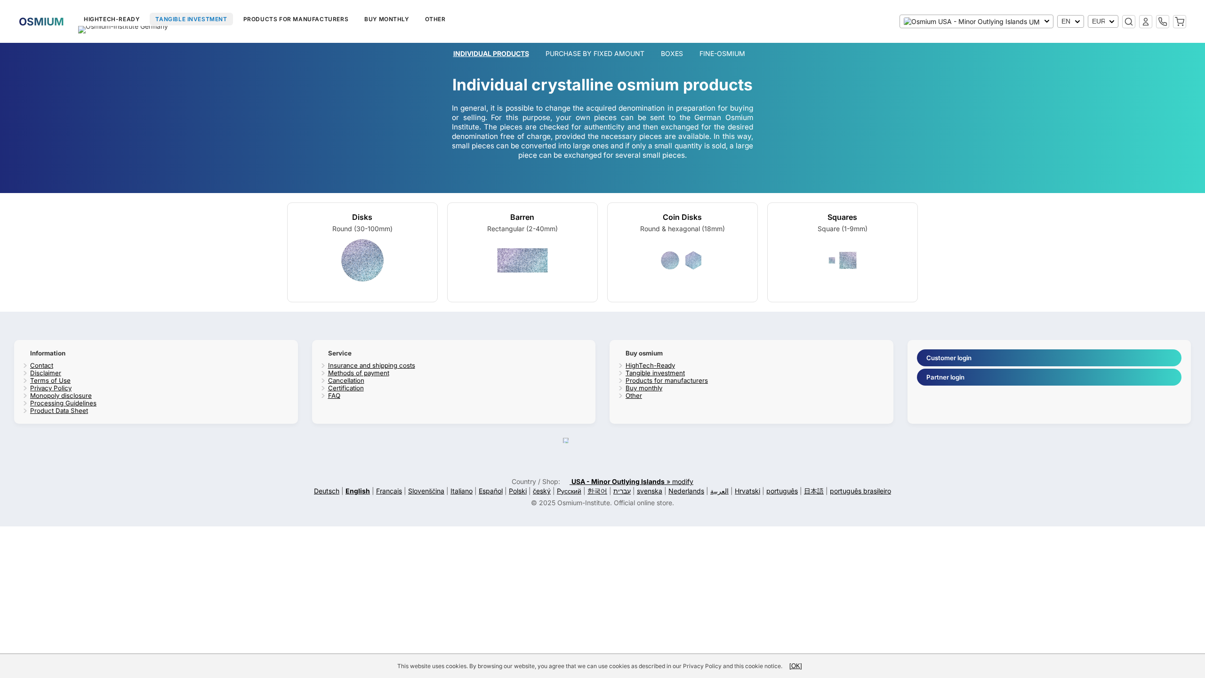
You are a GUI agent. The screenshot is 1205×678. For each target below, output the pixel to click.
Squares (842, 217)
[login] (1145, 21)
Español (491, 491)
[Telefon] (1162, 21)
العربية (719, 491)
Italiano (461, 491)
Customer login (949, 358)
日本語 (814, 491)
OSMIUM (41, 21)
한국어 (597, 491)
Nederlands (686, 491)
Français (389, 491)
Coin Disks (682, 217)
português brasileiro (860, 491)
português (782, 491)
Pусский (569, 491)
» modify (632, 481)
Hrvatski (747, 491)
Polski (518, 491)
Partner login (945, 377)
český (542, 491)
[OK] (795, 666)
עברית (622, 491)
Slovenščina (426, 491)
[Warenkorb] (1179, 21)
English (357, 491)
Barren (522, 217)
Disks (362, 217)
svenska (649, 491)
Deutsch (326, 491)
